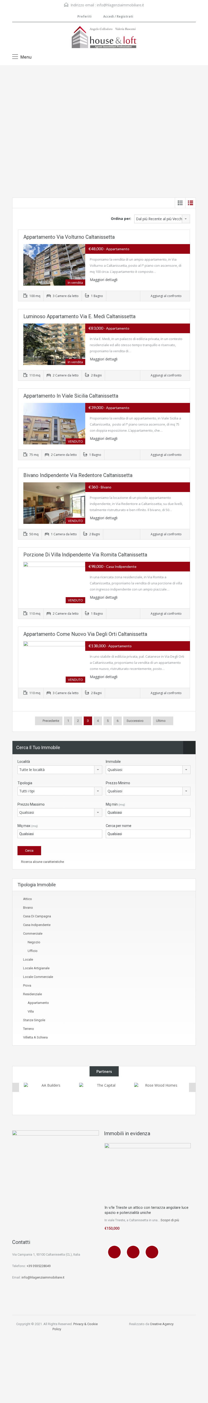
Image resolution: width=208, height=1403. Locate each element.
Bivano (28, 907)
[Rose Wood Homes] (104, 1095)
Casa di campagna (37, 916)
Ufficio (33, 951)
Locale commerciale (38, 977)
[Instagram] (134, 1252)
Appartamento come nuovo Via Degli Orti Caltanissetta (85, 634)
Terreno (28, 1029)
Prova (27, 985)
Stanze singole (34, 1020)
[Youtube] (153, 1252)
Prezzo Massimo (31, 804)
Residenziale (32, 994)
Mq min (115, 804)
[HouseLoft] (104, 37)
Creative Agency (162, 1324)
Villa (31, 1011)
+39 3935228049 (38, 1266)
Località (24, 762)
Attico (27, 899)
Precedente (50, 721)
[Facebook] (115, 1252)
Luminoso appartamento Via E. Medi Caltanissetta (79, 316)
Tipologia (25, 783)
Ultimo (161, 721)
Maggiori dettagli (104, 279)
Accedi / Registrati (117, 16)
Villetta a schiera (35, 1037)
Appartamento (38, 1003)
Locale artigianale (36, 968)
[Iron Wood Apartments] (159, 1093)
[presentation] (15, 1087)
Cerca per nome (118, 826)
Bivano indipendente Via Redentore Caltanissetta (77, 475)
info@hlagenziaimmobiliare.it (120, 5)
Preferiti (84, 16)
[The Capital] (49, 1096)
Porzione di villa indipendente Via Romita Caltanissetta (85, 555)
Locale (28, 959)
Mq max (28, 826)
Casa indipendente (36, 925)
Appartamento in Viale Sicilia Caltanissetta (70, 396)
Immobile (113, 762)
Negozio (34, 942)
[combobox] (162, 219)
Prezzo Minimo (118, 783)
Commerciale (32, 933)
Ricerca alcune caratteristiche (42, 862)
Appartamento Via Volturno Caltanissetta (69, 237)
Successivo (135, 721)
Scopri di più (170, 1220)
